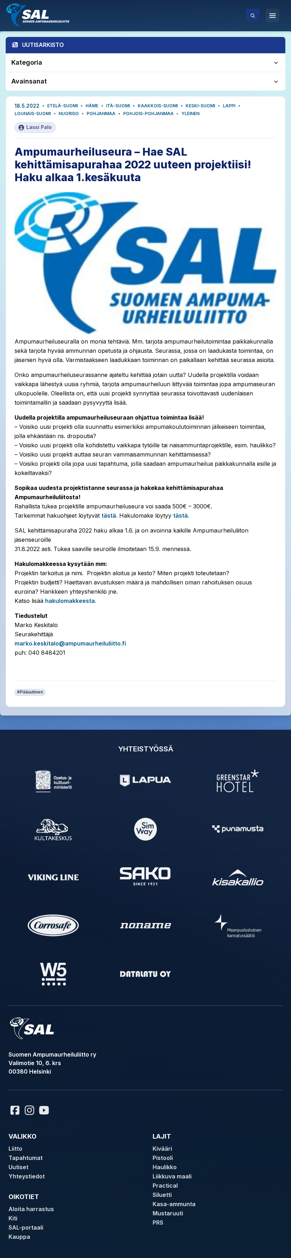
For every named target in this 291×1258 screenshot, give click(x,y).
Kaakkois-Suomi (158, 105)
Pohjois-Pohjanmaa (148, 113)
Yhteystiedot (27, 1176)
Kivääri (162, 1148)
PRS (158, 1222)
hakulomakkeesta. (70, 600)
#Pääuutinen (30, 692)
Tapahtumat (26, 1157)
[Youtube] (45, 1110)
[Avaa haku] (253, 16)
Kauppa (19, 1236)
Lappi (229, 105)
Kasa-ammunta (174, 1204)
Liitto (15, 1148)
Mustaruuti (168, 1213)
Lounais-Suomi (33, 113)
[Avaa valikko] (272, 16)
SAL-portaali (26, 1227)
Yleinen (190, 113)
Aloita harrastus (31, 1209)
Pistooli (163, 1157)
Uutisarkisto (43, 44)
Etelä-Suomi (62, 105)
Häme (92, 105)
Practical (165, 1185)
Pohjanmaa (101, 113)
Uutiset (18, 1167)
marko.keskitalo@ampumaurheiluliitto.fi (70, 643)
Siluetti (162, 1194)
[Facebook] (15, 1110)
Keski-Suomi (200, 105)
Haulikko (165, 1167)
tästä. (109, 515)
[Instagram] (29, 1110)
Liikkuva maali (172, 1176)
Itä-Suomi (118, 105)
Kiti (13, 1218)
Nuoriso (69, 113)
